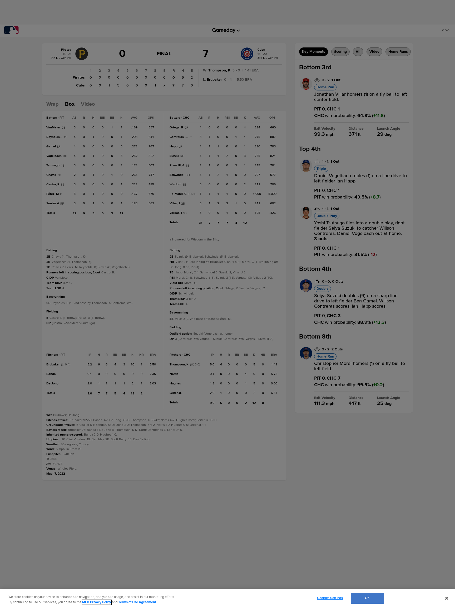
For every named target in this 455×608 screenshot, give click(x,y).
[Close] (446, 598)
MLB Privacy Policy (96, 602)
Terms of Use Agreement (137, 602)
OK (367, 598)
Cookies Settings (330, 598)
